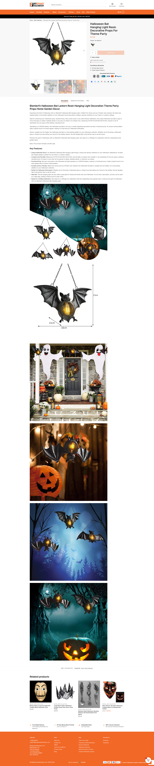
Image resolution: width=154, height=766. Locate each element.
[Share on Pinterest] (101, 81)
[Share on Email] (108, 81)
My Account (112, 6)
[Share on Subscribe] (111, 81)
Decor (82, 668)
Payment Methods (84, 745)
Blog (55, 751)
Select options (41, 719)
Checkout (121, 6)
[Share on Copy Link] (114, 81)
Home (31, 20)
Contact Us (57, 742)
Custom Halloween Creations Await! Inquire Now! (136, 762)
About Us (56, 740)
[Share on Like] (91, 81)
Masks (31, 704)
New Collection (38, 20)
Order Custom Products (98, 70)
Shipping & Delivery (84, 747)
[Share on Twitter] (98, 81)
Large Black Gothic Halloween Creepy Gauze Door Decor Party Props (63, 707)
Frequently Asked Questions (87, 742)
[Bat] (92, 44)
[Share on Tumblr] (104, 81)
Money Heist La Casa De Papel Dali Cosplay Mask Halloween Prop (40, 706)
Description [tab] (64, 100)
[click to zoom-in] (58, 50)
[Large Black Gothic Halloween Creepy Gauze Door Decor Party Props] (65, 691)
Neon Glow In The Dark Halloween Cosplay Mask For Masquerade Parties (112, 707)
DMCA (56, 745)
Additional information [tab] (77, 100)
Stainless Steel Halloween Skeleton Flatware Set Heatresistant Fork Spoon (88, 712)
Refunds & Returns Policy (86, 749)
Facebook (106, 742)
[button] (84, 50)
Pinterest (105, 740)
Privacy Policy (58, 749)
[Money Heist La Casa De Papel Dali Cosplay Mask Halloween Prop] (41, 691)
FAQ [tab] (87, 100)
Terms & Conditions (59, 747)
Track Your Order (84, 740)
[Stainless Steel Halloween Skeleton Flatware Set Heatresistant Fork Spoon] (89, 694)
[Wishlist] (49, 683)
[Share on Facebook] (95, 81)
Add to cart (110, 53)
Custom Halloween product (86, 751)
